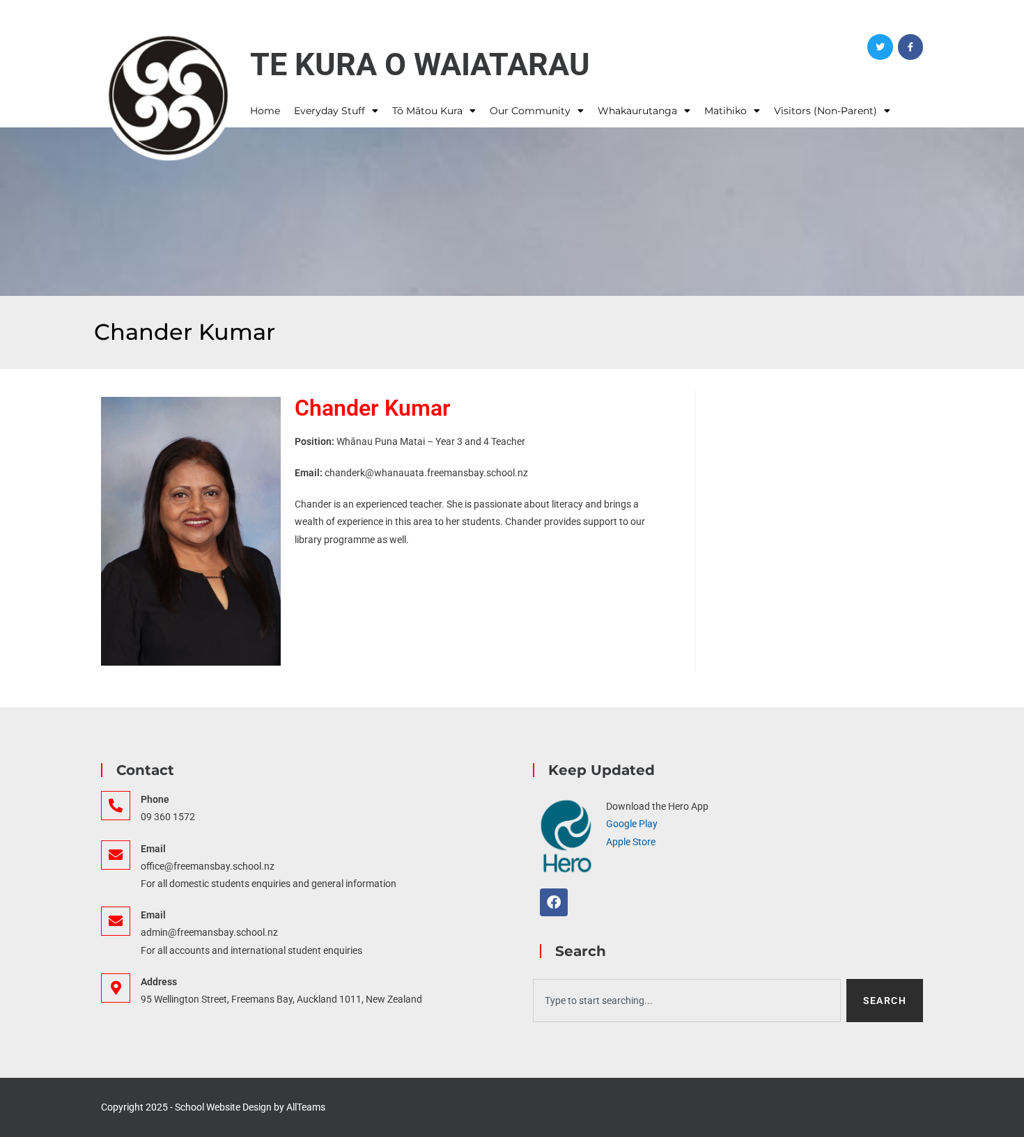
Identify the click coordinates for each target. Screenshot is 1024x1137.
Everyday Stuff (329, 110)
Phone (155, 799)
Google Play (632, 823)
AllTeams (305, 1107)
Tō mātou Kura (427, 110)
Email (153, 848)
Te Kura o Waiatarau (420, 64)
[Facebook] (910, 46)
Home (265, 110)
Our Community (530, 110)
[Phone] (115, 805)
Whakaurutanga (637, 110)
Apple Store (630, 841)
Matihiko (725, 110)
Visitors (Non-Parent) (825, 110)
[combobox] (687, 1000)
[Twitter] (879, 46)
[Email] (115, 855)
